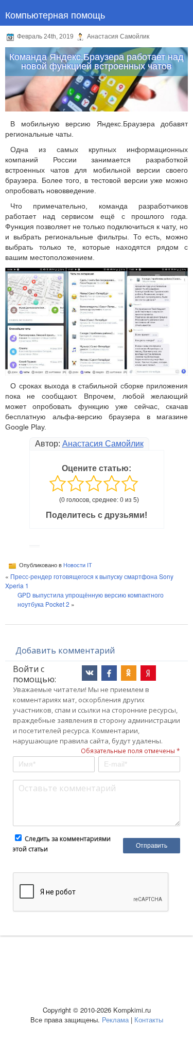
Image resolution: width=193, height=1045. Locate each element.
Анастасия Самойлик (103, 443)
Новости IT (77, 565)
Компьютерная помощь (55, 14)
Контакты (148, 1019)
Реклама (115, 1019)
